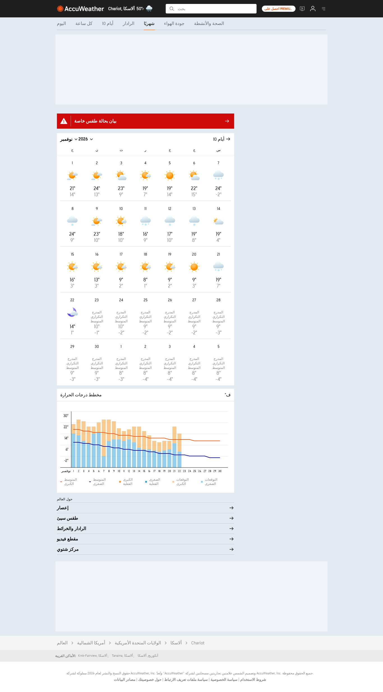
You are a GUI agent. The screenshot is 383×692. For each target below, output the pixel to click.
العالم (62, 643)
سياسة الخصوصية (223, 679)
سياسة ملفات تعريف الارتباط (185, 679)
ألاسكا (176, 643)
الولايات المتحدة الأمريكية (138, 643)
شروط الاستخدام (252, 679)
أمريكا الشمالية (91, 643)
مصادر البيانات (124, 679)
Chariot (197, 643)
